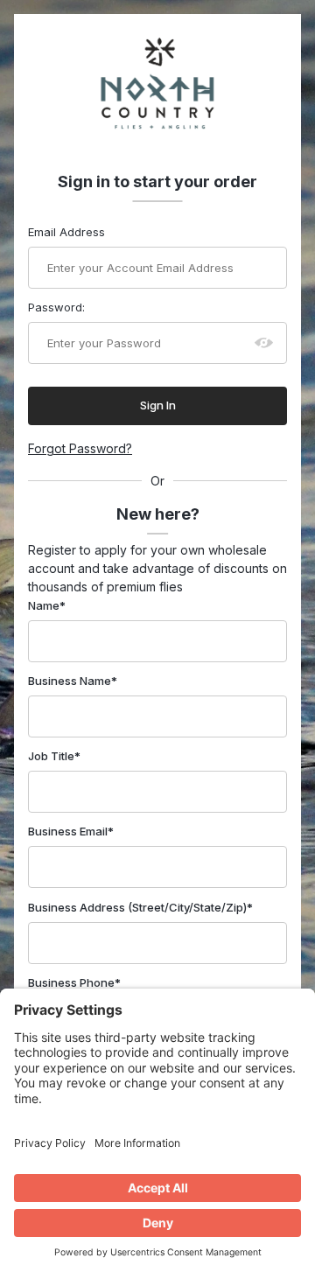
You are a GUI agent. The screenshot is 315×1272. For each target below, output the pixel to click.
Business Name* (72, 681)
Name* (47, 605)
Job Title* (54, 756)
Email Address (66, 232)
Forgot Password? (80, 448)
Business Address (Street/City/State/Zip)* (140, 907)
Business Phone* (74, 982)
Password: (56, 307)
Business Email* (71, 831)
